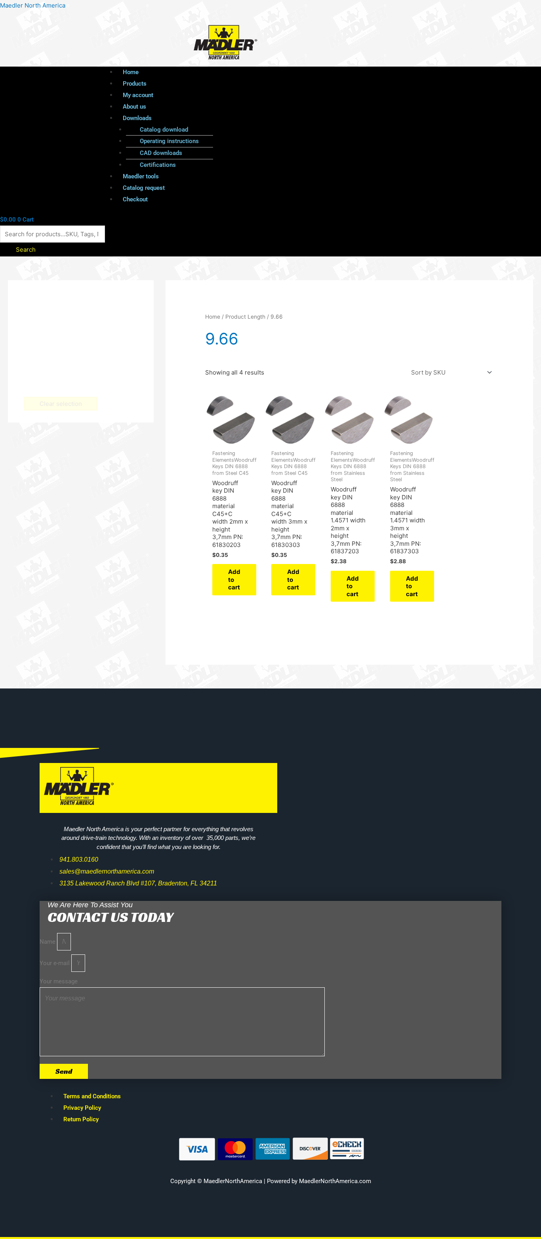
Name (48, 941)
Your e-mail (55, 963)
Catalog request (144, 187)
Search (26, 249)
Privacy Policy (82, 1107)
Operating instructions (169, 141)
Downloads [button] (137, 118)
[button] (288, 118)
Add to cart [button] (234, 579)
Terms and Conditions (92, 1096)
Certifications (158, 164)
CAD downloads (161, 153)
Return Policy (81, 1119)
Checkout (135, 199)
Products (135, 83)
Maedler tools (141, 176)
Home (131, 72)
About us (134, 106)
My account (138, 95)
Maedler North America (32, 5)
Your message (59, 981)
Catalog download (164, 129)
